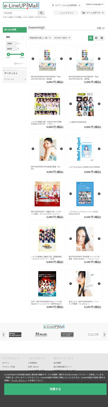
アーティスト (9, 79)
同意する (55, 389)
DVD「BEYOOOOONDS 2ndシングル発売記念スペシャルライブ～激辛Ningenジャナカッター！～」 (46, 303)
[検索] (41, 13)
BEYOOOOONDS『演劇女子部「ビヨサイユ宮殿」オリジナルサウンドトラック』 (46, 213)
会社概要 (57, 363)
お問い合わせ (33, 367)
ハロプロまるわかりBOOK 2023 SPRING (84, 167)
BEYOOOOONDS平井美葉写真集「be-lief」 (45, 168)
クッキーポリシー (19, 380)
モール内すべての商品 (13, 17)
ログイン (5, 363)
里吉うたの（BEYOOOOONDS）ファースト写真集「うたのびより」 (84, 303)
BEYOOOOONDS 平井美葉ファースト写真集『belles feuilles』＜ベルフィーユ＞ (84, 258)
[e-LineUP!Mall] (21, 5)
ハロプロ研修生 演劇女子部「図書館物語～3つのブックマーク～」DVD (46, 258)
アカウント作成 (8, 367)
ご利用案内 (32, 363)
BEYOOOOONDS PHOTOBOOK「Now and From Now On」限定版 (46, 78)
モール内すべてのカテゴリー (36, 17)
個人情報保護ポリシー (63, 367)
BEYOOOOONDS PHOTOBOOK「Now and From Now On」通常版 (83, 78)
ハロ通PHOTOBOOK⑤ (77, 122)
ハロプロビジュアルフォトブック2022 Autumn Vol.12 (83, 213)
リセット (19, 63)
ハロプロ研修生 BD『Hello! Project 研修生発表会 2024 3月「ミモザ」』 (46, 123)
